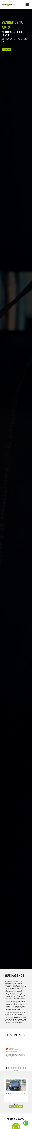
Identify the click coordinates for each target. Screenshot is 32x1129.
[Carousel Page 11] (23, 1068)
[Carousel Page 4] (11, 1068)
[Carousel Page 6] (15, 1068)
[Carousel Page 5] (13, 1068)
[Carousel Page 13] (14, 1070)
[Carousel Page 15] (17, 1070)
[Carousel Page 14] (16, 1070)
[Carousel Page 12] (25, 1068)
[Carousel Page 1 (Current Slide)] (6, 1068)
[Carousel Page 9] (20, 1068)
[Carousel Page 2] (8, 1068)
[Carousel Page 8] (18, 1068)
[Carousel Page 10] (22, 1068)
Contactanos (6, 49)
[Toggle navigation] (27, 4)
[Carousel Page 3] (10, 1068)
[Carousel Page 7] (16, 1068)
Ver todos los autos (16, 1106)
